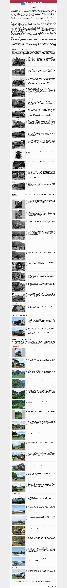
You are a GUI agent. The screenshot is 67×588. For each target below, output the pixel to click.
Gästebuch (38, 3)
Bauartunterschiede (28, 3)
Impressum (47, 3)
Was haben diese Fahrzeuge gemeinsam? (44, 581)
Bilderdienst (43, 3)
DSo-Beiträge (34, 3)
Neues (20, 3)
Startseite (16, 3)
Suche (51, 3)
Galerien (23, 3)
